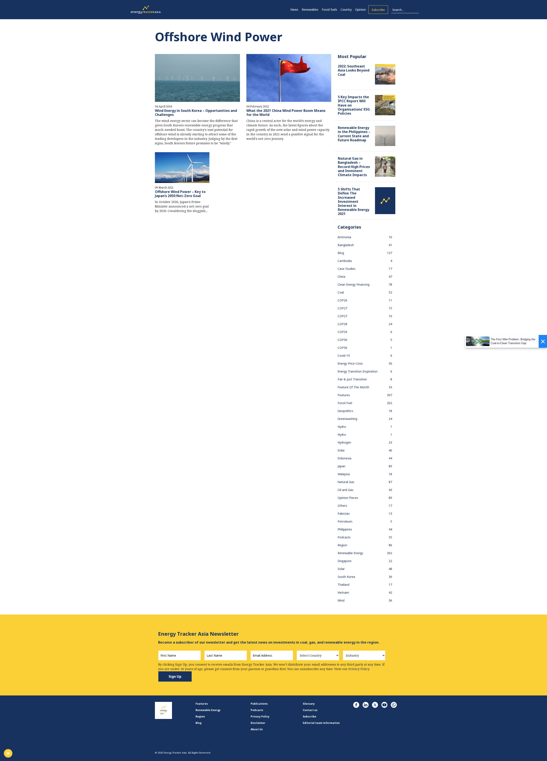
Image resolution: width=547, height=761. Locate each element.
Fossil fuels (329, 9)
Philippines (345, 529)
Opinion (360, 9)
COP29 (342, 332)
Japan (341, 466)
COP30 (342, 340)
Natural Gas (346, 482)
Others (342, 506)
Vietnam (343, 592)
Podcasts (344, 537)
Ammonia (344, 237)
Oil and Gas (345, 490)
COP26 (342, 300)
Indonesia (344, 458)
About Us (257, 729)
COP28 (342, 324)
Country (346, 9)
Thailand (343, 585)
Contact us (310, 710)
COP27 (342, 308)
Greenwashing (347, 419)
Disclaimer (258, 723)
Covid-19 (344, 355)
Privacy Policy (260, 716)
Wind (341, 600)
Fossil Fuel (345, 403)
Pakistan (344, 513)
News (294, 9)
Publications (259, 703)
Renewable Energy (350, 553)
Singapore (344, 561)
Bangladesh (346, 245)
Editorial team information (321, 723)
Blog (341, 253)
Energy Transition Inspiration (358, 371)
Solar (341, 569)
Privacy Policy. (359, 669)
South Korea (346, 577)
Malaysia (344, 474)
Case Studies (347, 269)
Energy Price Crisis (350, 363)
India (341, 450)
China (341, 277)
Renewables (310, 9)
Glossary (309, 703)
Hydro (342, 427)
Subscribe (378, 10)
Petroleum (345, 521)
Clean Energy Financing (353, 284)
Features (344, 395)
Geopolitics (345, 411)
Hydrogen (344, 442)
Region (342, 545)
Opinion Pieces (348, 498)
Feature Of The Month (353, 387)
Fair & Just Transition (352, 379)
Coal (341, 292)
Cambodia (345, 261)
